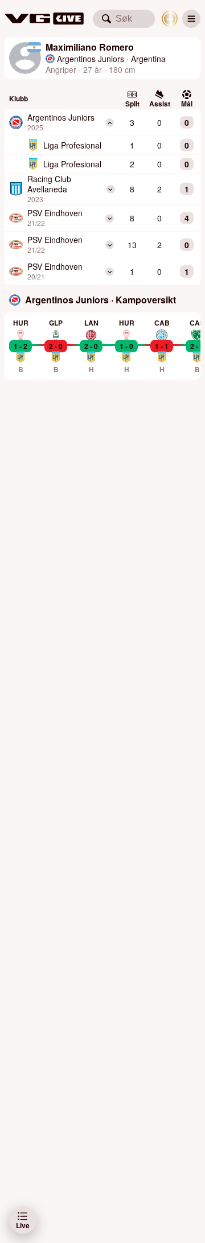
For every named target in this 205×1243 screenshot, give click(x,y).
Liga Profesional (72, 145)
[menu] (191, 19)
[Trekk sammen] (109, 122)
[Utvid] (110, 189)
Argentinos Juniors (90, 58)
